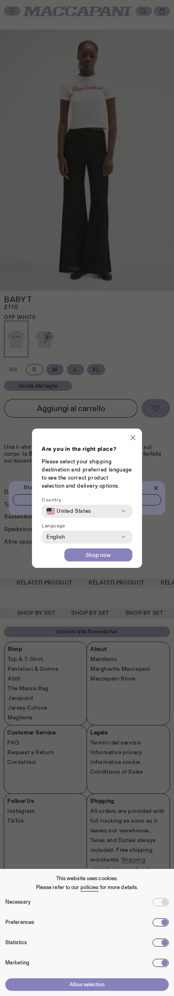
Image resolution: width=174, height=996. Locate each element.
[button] (133, 439)
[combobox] (69, 511)
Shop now (98, 555)
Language (53, 526)
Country (51, 500)
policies (90, 887)
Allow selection (87, 984)
